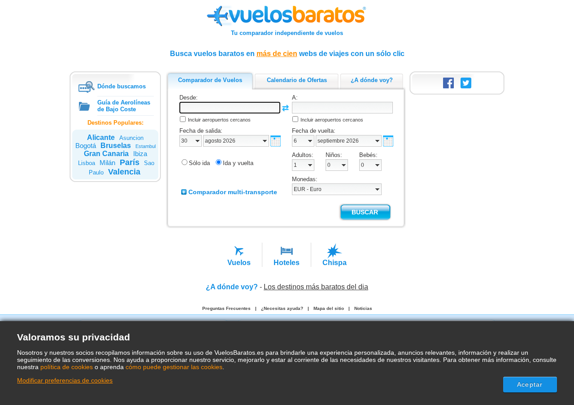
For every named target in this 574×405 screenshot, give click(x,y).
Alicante (101, 137)
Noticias (363, 308)
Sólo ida (199, 163)
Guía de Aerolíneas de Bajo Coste (123, 106)
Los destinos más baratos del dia (316, 287)
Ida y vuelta (238, 163)
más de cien (277, 53)
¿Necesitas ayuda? (282, 308)
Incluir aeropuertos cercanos (219, 119)
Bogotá (85, 145)
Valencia (124, 171)
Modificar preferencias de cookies (65, 380)
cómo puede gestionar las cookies (174, 366)
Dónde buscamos (121, 86)
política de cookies (66, 366)
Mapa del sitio (328, 308)
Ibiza (140, 153)
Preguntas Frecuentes (226, 308)
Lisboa (86, 163)
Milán (107, 162)
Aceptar (530, 384)
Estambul (145, 146)
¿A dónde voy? (232, 287)
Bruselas (115, 145)
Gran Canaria (106, 153)
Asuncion (131, 138)
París (129, 162)
